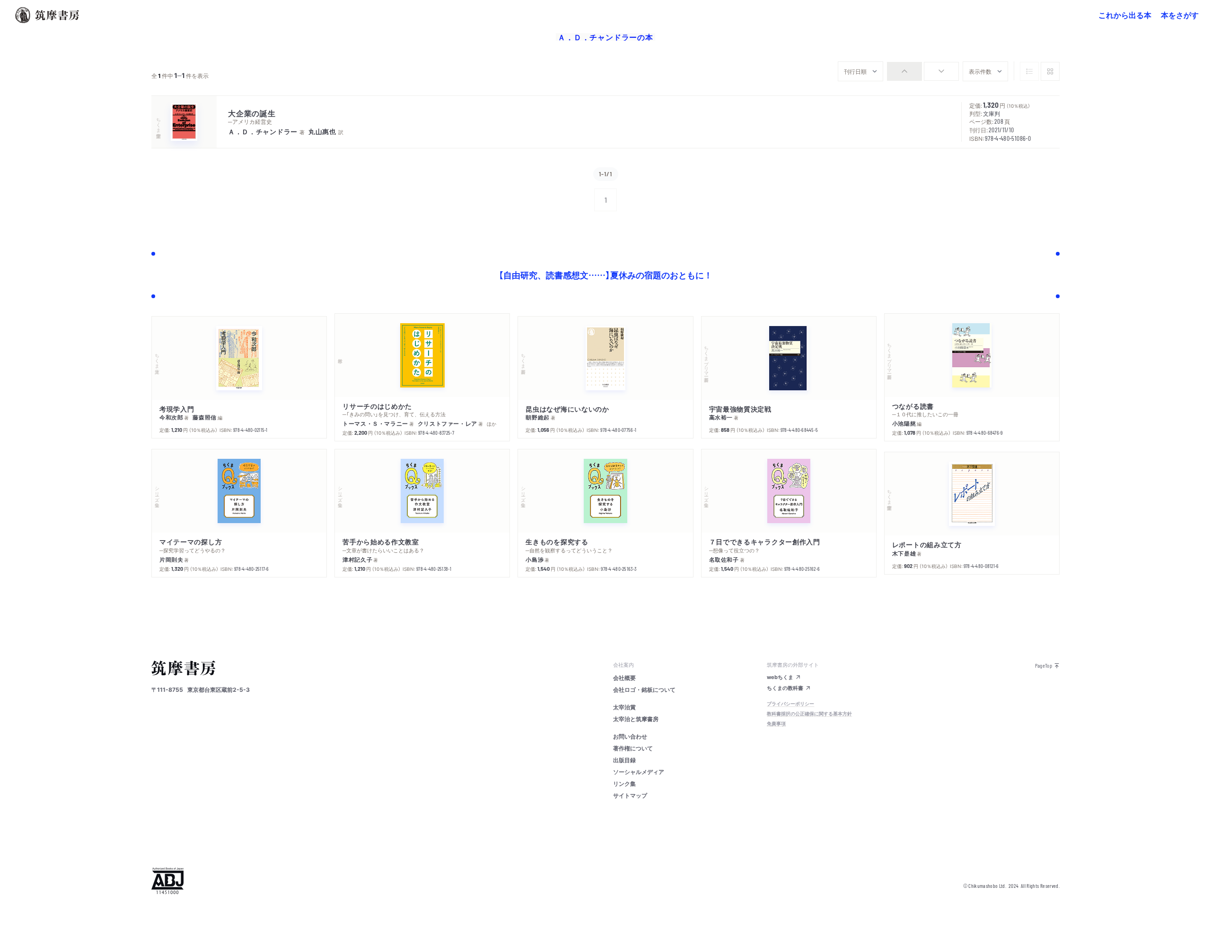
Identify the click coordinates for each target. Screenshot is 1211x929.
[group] (923, 71)
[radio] (904, 71)
